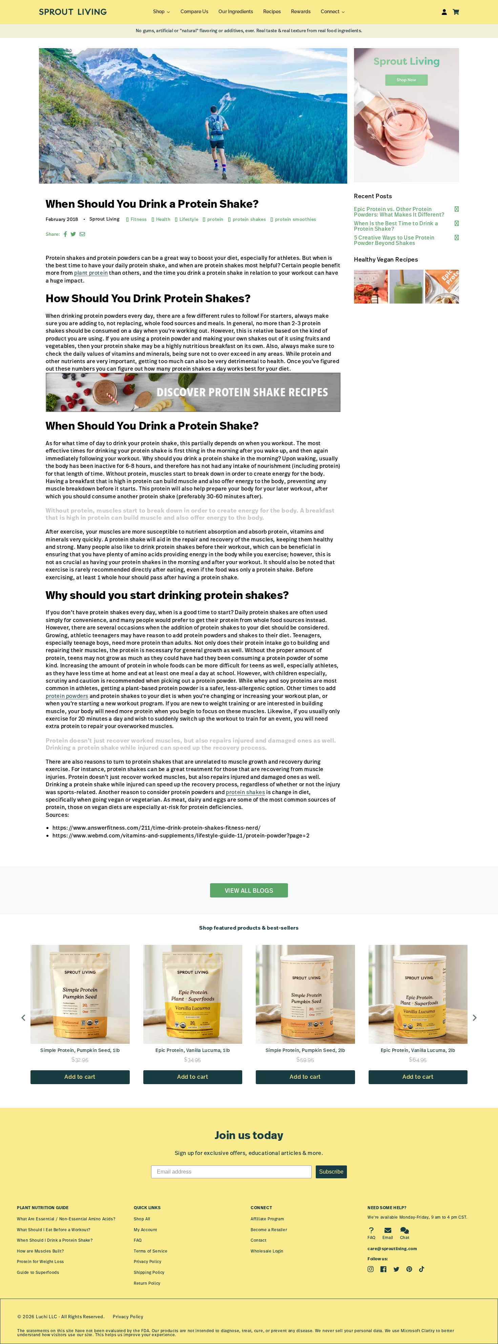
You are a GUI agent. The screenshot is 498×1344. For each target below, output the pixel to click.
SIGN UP (333, 704)
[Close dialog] (410, 607)
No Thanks (333, 728)
